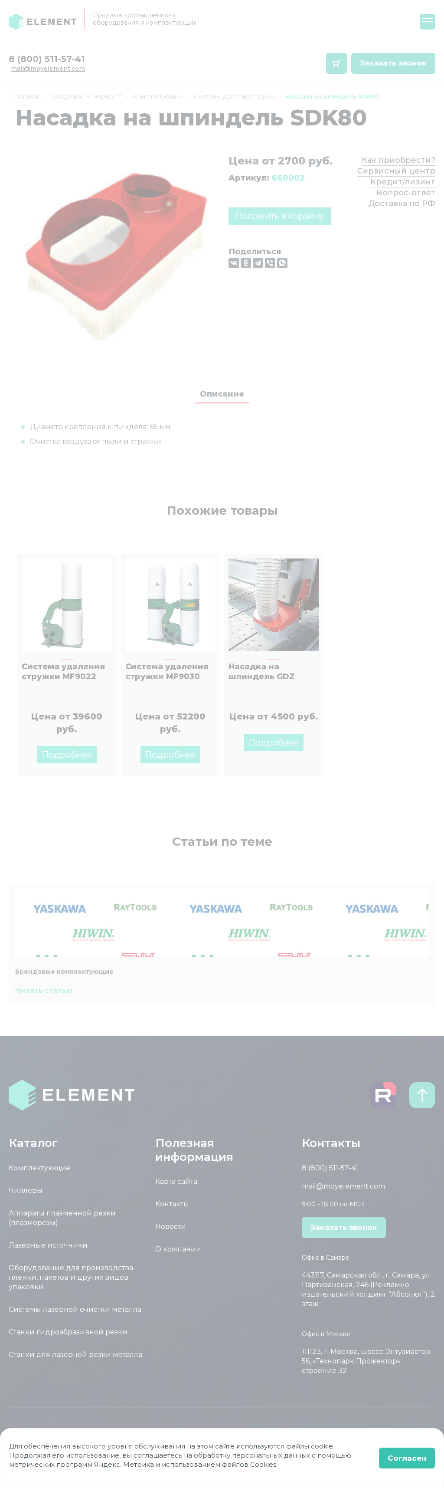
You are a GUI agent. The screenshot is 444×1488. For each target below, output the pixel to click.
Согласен (407, 1458)
